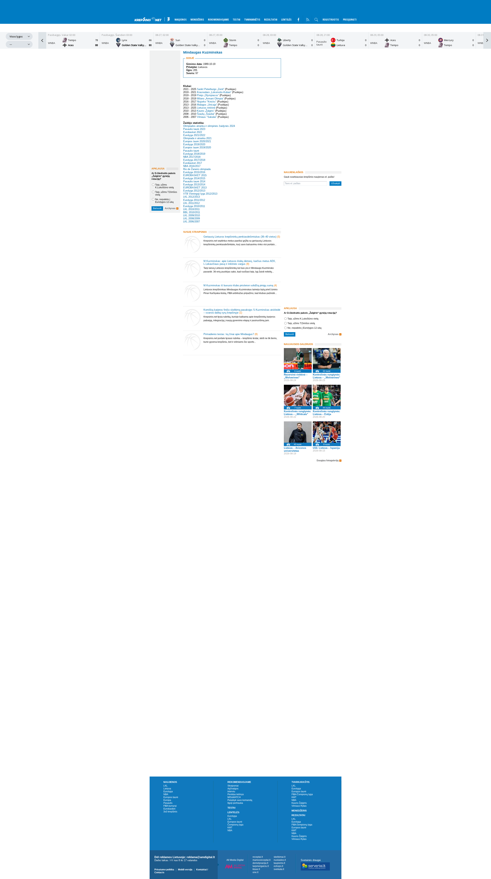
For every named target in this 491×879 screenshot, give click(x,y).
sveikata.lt (279, 869)
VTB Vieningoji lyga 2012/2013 (200, 193)
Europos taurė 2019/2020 (197, 147)
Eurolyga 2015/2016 (194, 172)
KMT (229, 827)
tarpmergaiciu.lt (261, 866)
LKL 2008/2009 (191, 218)
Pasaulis (167, 803)
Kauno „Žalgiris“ (205, 110)
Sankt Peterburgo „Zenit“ (210, 89)
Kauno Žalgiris (299, 803)
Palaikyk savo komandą (239, 800)
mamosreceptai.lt (261, 860)
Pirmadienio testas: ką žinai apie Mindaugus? (228, 334)
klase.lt (256, 869)
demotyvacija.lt (260, 863)
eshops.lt (278, 866)
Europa (167, 800)
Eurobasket (169, 808)
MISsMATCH (234, 797)
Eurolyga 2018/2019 (194, 153)
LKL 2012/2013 (191, 197)
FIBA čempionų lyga (302, 824)
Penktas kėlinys (235, 794)
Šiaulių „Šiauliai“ (206, 113)
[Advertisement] (231, 389)
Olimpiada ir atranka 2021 (197, 138)
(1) (240, 312)
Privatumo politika (164, 869)
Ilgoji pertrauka (235, 803)
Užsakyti (335, 183)
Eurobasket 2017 (192, 163)
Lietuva (167, 788)
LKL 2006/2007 (191, 221)
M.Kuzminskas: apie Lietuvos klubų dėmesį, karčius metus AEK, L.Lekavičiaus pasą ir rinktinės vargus (239, 262)
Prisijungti (350, 19)
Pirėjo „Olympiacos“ (208, 95)
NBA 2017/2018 (191, 156)
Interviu (231, 791)
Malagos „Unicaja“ (207, 104)
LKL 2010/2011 (191, 209)
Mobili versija (185, 869)
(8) (247, 263)
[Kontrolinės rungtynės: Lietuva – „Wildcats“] (298, 395)
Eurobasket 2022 (192, 132)
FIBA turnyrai (170, 806)
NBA (165, 794)
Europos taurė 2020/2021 (197, 141)
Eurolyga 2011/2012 (194, 200)
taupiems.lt (279, 863)
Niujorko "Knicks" (206, 101)
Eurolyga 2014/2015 (194, 178)
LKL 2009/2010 (191, 215)
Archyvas (170, 208)
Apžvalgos (232, 788)
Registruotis (331, 19)
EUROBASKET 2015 (195, 175)
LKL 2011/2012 (191, 203)
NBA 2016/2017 (191, 166)
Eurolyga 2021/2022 (194, 135)
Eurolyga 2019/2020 (194, 144)
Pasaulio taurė (191, 150)
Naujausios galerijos (298, 344)
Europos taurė (170, 797)
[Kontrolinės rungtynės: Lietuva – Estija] (327, 395)
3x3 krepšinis (170, 811)
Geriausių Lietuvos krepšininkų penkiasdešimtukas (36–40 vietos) (239, 236)
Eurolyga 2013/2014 (194, 184)
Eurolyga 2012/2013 (194, 190)
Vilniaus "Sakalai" (207, 117)
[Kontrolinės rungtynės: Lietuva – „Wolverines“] (327, 358)
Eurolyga (168, 791)
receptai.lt (258, 857)
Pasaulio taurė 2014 (194, 181)
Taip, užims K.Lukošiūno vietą (164, 186)
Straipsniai (233, 785)
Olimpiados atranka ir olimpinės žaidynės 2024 (209, 126)
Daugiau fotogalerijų (328, 460)
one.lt (255, 872)
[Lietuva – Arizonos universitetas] (298, 432)
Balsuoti (157, 208)
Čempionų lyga (235, 824)
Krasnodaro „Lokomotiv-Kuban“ (214, 92)
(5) (278, 236)
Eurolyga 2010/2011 (194, 206)
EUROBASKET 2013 (195, 187)
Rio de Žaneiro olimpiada (197, 169)
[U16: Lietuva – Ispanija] (327, 432)
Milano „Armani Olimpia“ (210, 98)
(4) (275, 285)
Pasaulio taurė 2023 (194, 129)
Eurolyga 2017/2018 (194, 159)
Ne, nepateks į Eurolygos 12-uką (164, 200)
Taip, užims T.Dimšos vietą (301, 323)
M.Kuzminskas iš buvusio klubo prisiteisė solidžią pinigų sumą (238, 285)
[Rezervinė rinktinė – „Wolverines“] (298, 358)
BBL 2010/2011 (191, 212)
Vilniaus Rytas (299, 806)
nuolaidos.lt (280, 860)
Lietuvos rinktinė (206, 107)
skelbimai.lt (279, 857)
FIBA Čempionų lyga (302, 794)
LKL (165, 785)
